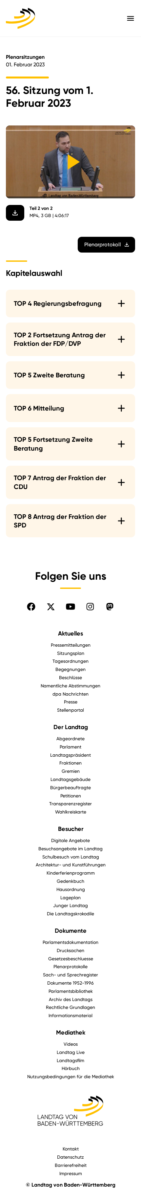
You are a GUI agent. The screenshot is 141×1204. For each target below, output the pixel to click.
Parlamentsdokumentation (70, 942)
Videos (71, 1044)
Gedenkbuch (70, 881)
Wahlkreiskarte (70, 811)
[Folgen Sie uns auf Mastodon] (110, 606)
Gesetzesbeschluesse (70, 958)
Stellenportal (70, 710)
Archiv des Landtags (70, 999)
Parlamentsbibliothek (71, 991)
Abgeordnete (70, 738)
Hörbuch (71, 1068)
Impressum (70, 1173)
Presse (70, 701)
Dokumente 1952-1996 (70, 983)
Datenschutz (70, 1157)
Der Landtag (70, 727)
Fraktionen (70, 763)
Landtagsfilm (70, 1060)
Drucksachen (70, 950)
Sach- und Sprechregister (70, 974)
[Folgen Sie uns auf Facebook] (31, 606)
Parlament (70, 746)
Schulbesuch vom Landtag (70, 856)
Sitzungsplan (70, 653)
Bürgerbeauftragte (70, 787)
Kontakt (71, 1148)
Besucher (70, 829)
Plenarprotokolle (70, 966)
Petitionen (70, 795)
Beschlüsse (70, 677)
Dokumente (71, 930)
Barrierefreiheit (71, 1165)
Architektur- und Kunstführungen (71, 864)
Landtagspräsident (70, 755)
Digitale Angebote (70, 840)
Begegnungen (70, 669)
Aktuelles (70, 633)
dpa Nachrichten (70, 694)
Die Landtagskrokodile (70, 913)
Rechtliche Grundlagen (70, 1007)
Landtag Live (71, 1052)
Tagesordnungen (70, 661)
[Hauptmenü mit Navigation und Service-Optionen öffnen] (130, 18)
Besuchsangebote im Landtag (70, 848)
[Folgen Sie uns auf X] (51, 606)
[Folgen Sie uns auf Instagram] (90, 606)
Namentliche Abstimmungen (70, 685)
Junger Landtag (70, 905)
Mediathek (70, 1032)
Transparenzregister (70, 803)
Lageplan (70, 897)
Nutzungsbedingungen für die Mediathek (70, 1076)
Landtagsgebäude (70, 779)
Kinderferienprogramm (71, 873)
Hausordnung (70, 889)
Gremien (71, 771)
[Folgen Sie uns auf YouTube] (70, 606)
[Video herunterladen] (15, 213)
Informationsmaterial (70, 1015)
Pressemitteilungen (71, 645)
